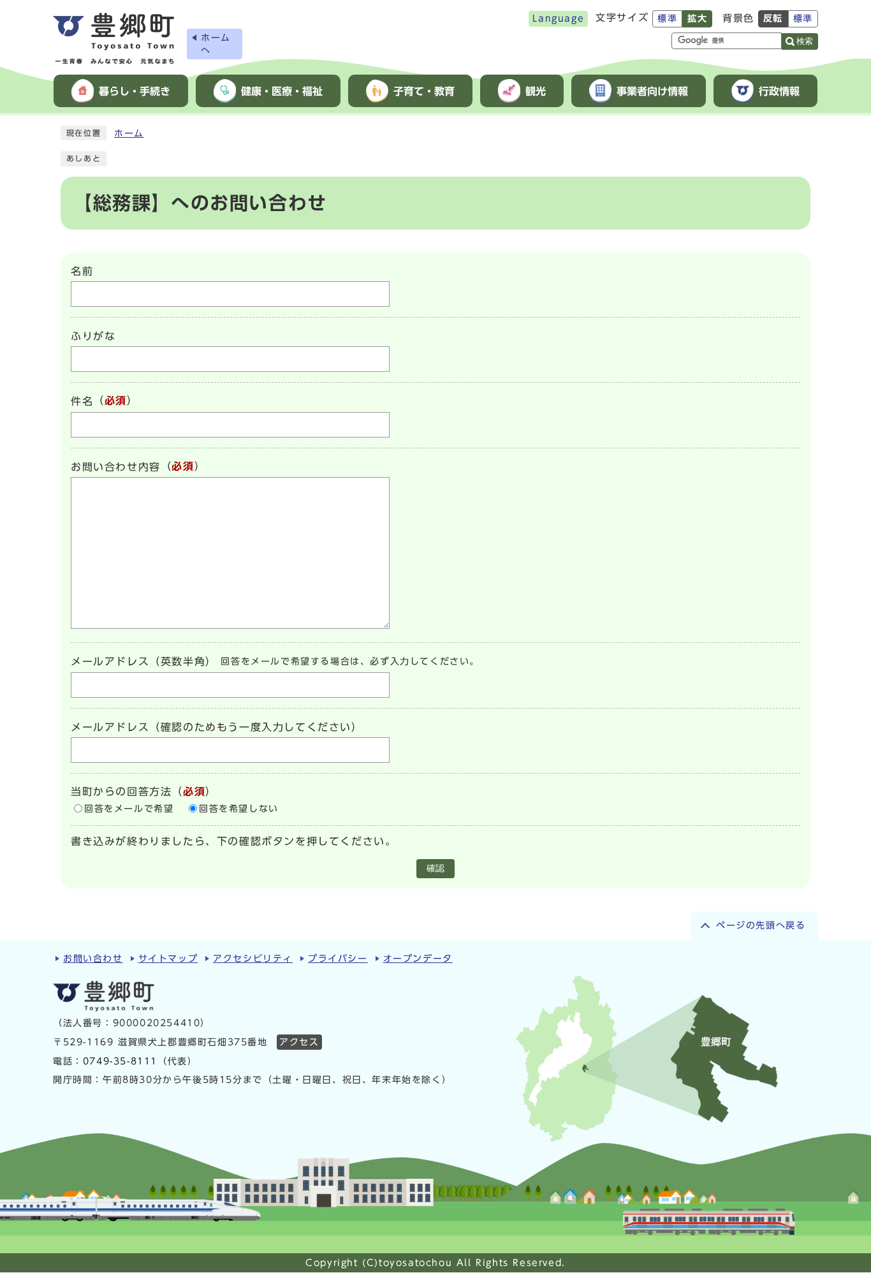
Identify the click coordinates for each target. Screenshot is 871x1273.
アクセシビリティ (253, 958)
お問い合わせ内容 (116, 467)
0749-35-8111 (120, 1061)
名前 (82, 271)
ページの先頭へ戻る (760, 925)
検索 (804, 41)
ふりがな (93, 336)
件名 (82, 402)
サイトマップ (168, 958)
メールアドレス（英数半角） (144, 662)
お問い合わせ (93, 958)
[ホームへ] (113, 38)
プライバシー (338, 958)
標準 (667, 18)
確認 (435, 868)
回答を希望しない (239, 808)
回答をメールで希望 (128, 808)
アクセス (299, 1042)
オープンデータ (418, 958)
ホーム (129, 133)
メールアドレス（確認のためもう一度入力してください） (217, 727)
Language (558, 18)
